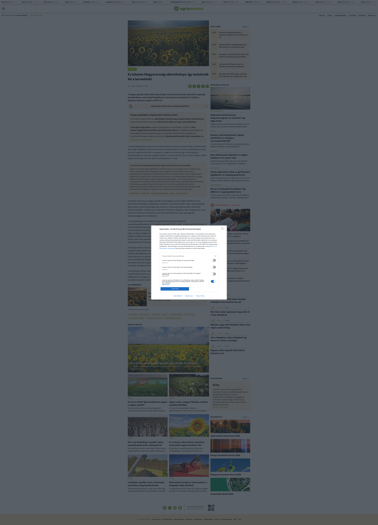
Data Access (189, 296)
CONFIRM (174, 289)
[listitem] (189, 256)
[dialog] (189, 262)
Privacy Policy (200, 296)
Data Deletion (178, 296)
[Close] (223, 229)
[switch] (213, 260)
